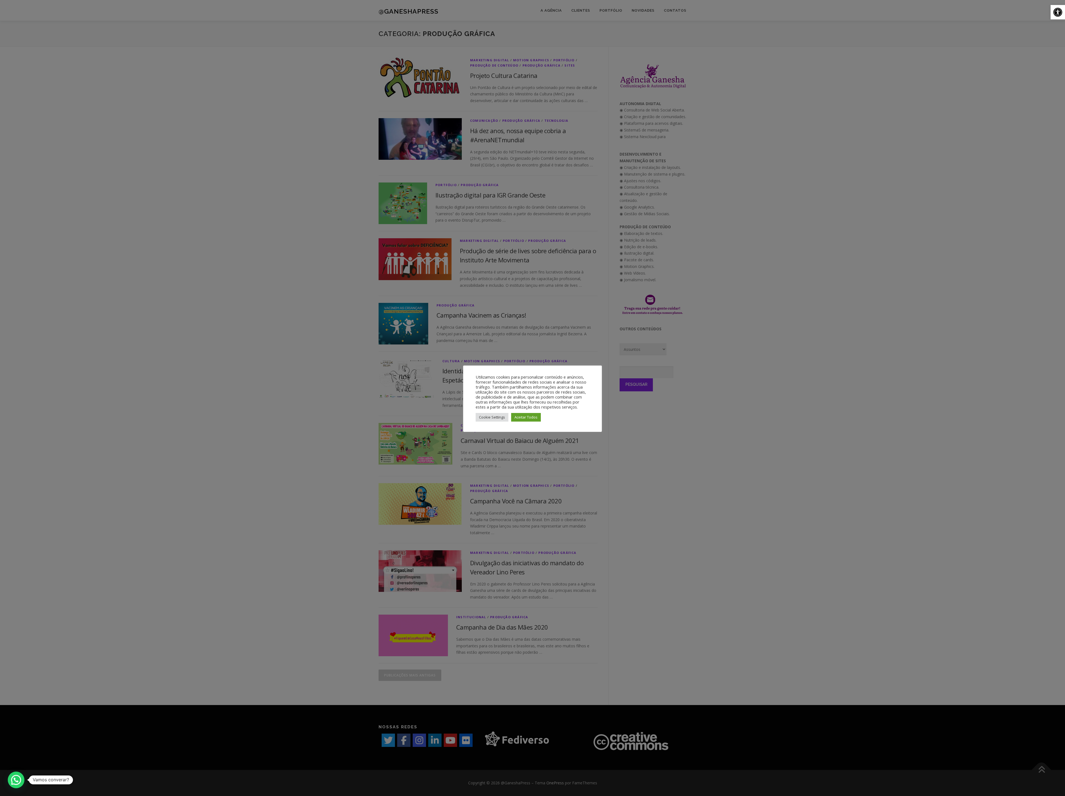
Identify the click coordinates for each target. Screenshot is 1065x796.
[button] (1058, 12)
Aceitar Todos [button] (525, 417)
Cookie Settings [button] (492, 417)
